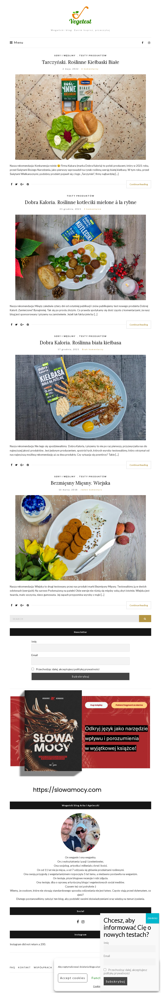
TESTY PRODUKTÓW (93, 55)
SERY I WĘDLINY (65, 55)
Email (34, 655)
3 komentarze (92, 209)
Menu (18, 42)
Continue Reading (139, 184)
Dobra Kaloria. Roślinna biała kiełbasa (80, 343)
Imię (34, 641)
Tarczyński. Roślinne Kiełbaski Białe (80, 62)
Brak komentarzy (92, 349)
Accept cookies (72, 978)
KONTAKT (24, 967)
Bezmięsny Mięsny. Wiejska (80, 483)
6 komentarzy (90, 69)
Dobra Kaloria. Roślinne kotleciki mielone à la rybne (80, 202)
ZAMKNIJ (152, 918)
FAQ (12, 967)
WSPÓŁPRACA (43, 967)
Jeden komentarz (91, 489)
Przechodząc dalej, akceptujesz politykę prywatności (67, 669)
